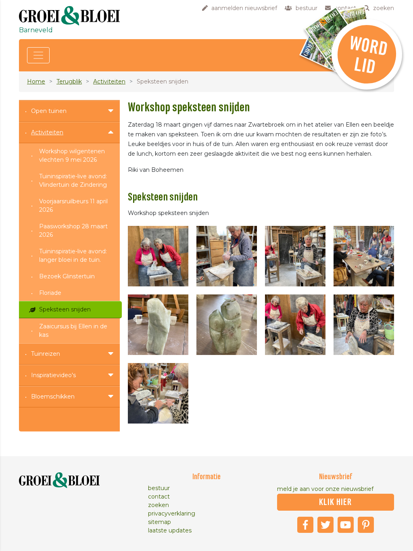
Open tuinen (49, 111)
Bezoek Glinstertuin (67, 276)
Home (36, 81)
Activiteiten (109, 81)
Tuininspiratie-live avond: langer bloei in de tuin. (73, 255)
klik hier (335, 502)
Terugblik (69, 81)
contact (159, 496)
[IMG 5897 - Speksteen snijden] (226, 324)
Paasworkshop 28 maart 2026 (73, 230)
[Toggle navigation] (38, 55)
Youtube (346, 525)
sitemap (159, 522)
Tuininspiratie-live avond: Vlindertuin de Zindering (73, 180)
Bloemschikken (53, 396)
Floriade (50, 292)
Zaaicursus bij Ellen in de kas (73, 330)
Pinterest (366, 525)
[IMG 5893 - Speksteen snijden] (295, 256)
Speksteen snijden (65, 309)
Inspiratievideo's (53, 375)
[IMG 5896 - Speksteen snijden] (158, 324)
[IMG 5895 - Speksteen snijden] (364, 256)
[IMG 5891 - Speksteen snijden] (158, 256)
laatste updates (170, 530)
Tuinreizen (45, 353)
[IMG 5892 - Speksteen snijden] (226, 256)
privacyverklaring (171, 513)
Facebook (305, 525)
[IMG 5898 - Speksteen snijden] (295, 324)
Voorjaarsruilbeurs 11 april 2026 (73, 205)
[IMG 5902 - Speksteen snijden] (158, 393)
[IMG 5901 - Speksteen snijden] (364, 324)
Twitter (325, 525)
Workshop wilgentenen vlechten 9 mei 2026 (72, 155)
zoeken (158, 505)
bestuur (159, 488)
